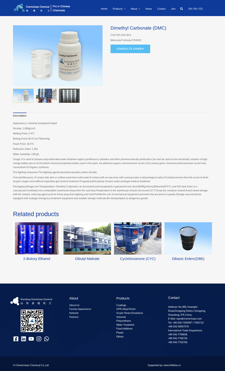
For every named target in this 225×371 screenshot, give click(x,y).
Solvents (121, 317)
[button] (124, 9)
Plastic (120, 332)
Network (73, 313)
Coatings (121, 305)
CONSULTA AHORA (130, 48)
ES (201, 9)
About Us (74, 305)
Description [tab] (19, 115)
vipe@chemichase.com (189, 318)
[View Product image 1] (23, 96)
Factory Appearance (80, 309)
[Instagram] (39, 339)
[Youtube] (31, 339)
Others (120, 336)
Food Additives (124, 328)
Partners (74, 317)
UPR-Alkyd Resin (126, 309)
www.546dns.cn (172, 365)
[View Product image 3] (69, 96)
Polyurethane (123, 321)
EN (190, 9)
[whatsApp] (46, 339)
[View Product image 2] (46, 96)
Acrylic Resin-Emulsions (129, 313)
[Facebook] (16, 339)
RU (196, 9)
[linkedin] (23, 339)
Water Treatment (125, 325)
